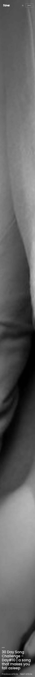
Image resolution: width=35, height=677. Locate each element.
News (3, 647)
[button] (23, 5)
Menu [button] (29, 5)
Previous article (10, 674)
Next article (26, 674)
